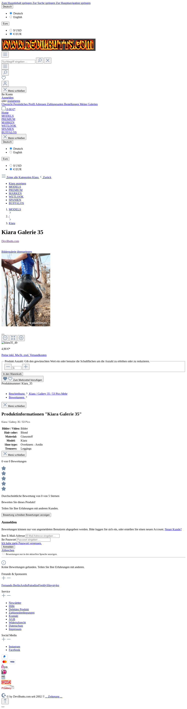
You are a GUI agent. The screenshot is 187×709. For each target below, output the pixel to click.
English (17, 17)
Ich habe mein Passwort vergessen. (21, 543)
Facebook (14, 649)
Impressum (15, 629)
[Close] (2, 334)
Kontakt (13, 615)
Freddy (42, 585)
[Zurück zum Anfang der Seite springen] (5, 701)
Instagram (14, 646)
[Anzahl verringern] (8, 367)
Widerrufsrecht (17, 622)
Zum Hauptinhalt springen (17, 3)
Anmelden (7, 97)
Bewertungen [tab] (17, 397)
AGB (12, 619)
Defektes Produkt (19, 609)
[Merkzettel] (3, 79)
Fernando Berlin (10, 585)
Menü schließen (16, 91)
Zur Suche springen (44, 3)
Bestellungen (72, 104)
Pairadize (33, 585)
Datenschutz (16, 625)
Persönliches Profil (24, 104)
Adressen (41, 104)
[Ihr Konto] (5, 84)
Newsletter (15, 602)
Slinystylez (53, 585)
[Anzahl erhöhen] (25, 367)
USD (17, 30)
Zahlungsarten (55, 104)
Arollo (24, 585)
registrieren (13, 100)
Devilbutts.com (10, 241)
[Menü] (5, 55)
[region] (93, 298)
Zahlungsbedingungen (22, 612)
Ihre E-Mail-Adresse (13, 535)
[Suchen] (39, 61)
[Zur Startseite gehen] (48, 49)
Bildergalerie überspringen (16, 251)
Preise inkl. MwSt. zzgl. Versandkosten (24, 355)
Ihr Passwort (9, 539)
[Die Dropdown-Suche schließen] (47, 61)
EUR (17, 34)
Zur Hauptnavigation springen (73, 3)
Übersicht (7, 104)
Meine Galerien (89, 104)
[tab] (38, 393)
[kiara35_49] (25, 289)
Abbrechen (7, 550)
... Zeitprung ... (53, 696)
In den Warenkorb (12, 374)
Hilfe (12, 606)
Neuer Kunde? (173, 529)
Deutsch (18, 13)
